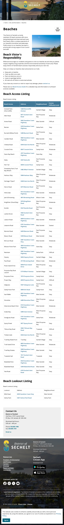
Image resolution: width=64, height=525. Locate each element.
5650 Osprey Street (27, 257)
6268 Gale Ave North (27, 181)
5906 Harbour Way (27, 175)
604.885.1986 (14, 427)
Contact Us (7, 470)
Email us (8, 432)
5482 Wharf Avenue (27, 169)
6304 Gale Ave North (27, 145)
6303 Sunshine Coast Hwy (25, 394)
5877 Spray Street (26, 323)
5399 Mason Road (26, 236)
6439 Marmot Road (27, 231)
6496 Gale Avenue (26, 312)
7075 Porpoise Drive (27, 276)
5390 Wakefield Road (27, 367)
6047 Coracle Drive (27, 149)
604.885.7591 (12, 429)
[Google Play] (39, 467)
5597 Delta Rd (25, 160)
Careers (5, 464)
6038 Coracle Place (27, 165)
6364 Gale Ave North (27, 335)
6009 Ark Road (25, 290)
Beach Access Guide (19, 87)
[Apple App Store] (39, 472)
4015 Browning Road (27, 197)
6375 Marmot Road (27, 187)
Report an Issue (8, 468)
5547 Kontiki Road (26, 208)
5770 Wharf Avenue (27, 271)
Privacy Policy (22, 504)
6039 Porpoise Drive (27, 280)
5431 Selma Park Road (24, 398)
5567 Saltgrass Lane (27, 285)
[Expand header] (61, 4)
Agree (6, 520)
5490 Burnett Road (27, 133)
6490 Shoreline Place (27, 300)
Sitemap (6, 466)
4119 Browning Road (27, 261)
